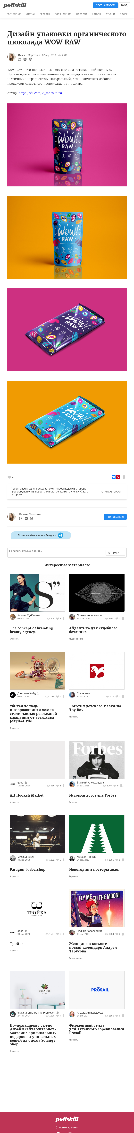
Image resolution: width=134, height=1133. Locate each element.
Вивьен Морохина (29, 55)
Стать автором (105, 5)
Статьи (30, 14)
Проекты (45, 14)
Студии (110, 14)
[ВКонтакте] (114, 477)
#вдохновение (76, 639)
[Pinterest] (118, 477)
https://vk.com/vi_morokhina (40, 93)
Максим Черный (86, 856)
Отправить (115, 552)
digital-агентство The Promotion (36, 1012)
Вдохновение (63, 14)
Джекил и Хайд (26, 693)
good (20, 782)
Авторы (96, 14)
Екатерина (83, 693)
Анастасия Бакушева (90, 1012)
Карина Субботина (28, 615)
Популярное (14, 14)
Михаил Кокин (25, 856)
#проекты (14, 639)
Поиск (123, 14)
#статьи (73, 802)
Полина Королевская (89, 615)
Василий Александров (90, 782)
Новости (81, 14)
